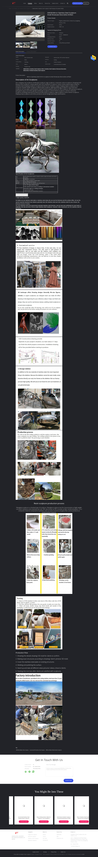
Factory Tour (47, 3)
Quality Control (55, 3)
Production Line (60, 838)
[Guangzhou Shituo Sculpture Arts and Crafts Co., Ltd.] (26, 772)
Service (44, 836)
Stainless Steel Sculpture (33, 838)
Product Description (31, 51)
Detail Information (20, 51)
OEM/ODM (59, 834)
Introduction (45, 840)
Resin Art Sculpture (32, 836)
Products (30, 3)
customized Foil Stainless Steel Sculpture (37, 750)
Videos (35, 3)
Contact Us (62, 3)
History (44, 834)
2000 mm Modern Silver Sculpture (22, 750)
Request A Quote (77, 3)
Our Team (45, 838)
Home (24, 3)
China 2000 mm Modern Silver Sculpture (22, 854)
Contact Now (52, 46)
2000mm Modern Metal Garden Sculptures (54, 750)
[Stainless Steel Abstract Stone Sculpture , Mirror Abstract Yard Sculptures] (19, 805)
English (86, 3)
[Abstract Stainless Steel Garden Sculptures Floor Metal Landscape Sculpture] (59, 805)
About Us (41, 3)
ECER (83, 854)
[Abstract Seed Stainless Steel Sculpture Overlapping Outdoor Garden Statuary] (79, 805)
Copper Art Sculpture (32, 834)
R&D (58, 836)
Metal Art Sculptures (32, 840)
